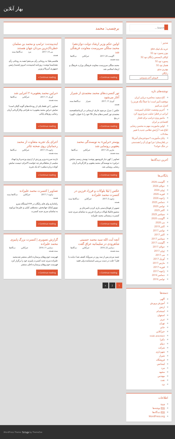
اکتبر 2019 (159, 226)
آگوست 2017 (158, 242)
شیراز (88, 101)
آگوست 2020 (158, 218)
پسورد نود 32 (161, 61)
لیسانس (161, 363)
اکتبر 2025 (159, 210)
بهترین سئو (163, 69)
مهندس (161, 376)
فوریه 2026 (159, 193)
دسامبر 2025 (158, 202)
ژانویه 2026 (159, 198)
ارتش (162, 307)
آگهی (162, 299)
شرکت (161, 347)
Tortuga (25, 432)
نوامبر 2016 (159, 279)
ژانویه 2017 (159, 271)
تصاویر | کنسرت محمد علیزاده (39, 190)
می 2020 (160, 222)
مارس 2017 (159, 262)
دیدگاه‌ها (158, 412)
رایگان (165, 73)
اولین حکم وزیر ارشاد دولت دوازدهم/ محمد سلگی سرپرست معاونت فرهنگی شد (94, 48)
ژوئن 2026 (159, 189)
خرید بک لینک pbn (159, 48)
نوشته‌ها (159, 408)
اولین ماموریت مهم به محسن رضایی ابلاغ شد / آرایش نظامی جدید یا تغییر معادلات (149, 130)
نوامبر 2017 (159, 230)
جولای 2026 (159, 185)
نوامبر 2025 (159, 206)
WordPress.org (157, 416)
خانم (162, 327)
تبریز (162, 319)
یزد (163, 384)
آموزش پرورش (157, 303)
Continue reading (109, 77)
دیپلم (162, 343)
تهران (162, 323)
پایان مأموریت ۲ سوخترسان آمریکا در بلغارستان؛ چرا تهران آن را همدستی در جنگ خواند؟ (149, 142)
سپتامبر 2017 (158, 238)
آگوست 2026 (158, 181)
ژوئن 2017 (159, 250)
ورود (162, 403)
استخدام (161, 311)
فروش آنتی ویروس (149, 77)
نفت (163, 380)
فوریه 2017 (159, 266)
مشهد (162, 371)
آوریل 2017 (159, 258)
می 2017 (160, 254)
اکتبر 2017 (159, 234)
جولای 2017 (159, 246)
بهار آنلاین (13, 8)
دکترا (162, 339)
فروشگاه (160, 359)
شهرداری (160, 351)
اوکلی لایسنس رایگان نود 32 (154, 57)
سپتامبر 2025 (158, 214)
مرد (29, 51)
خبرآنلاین (85, 56)
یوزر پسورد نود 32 (159, 53)
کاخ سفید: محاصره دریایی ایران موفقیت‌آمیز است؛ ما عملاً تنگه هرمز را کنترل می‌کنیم (149, 101)
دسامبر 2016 (158, 275)
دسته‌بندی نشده (157, 335)
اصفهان (161, 315)
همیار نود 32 (162, 65)
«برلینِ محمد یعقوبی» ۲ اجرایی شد (36, 93)
